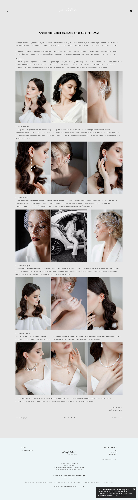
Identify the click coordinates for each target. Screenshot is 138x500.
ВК (116, 450)
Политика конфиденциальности (69, 463)
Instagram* (113, 454)
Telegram (114, 452)
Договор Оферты (69, 465)
